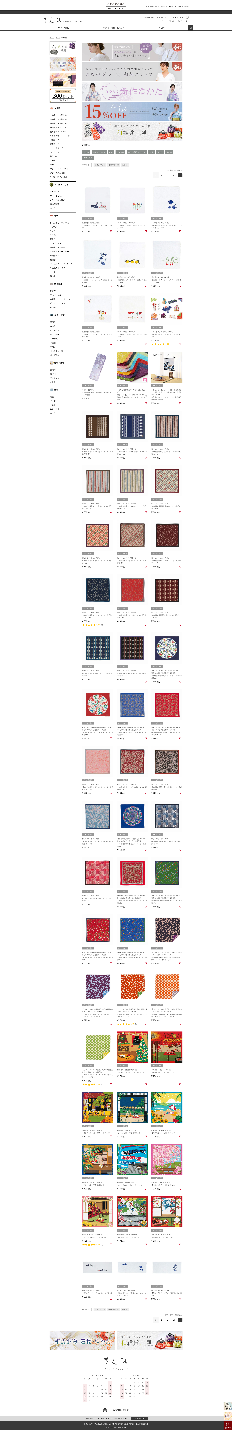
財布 (52, 165)
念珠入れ (54, 382)
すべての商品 (63, 28)
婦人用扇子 (54, 330)
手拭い (53, 347)
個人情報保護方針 (142, 1424)
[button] (180, 175)
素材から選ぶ (55, 192)
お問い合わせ (140, 1418)
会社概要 (112, 1424)
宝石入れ (54, 160)
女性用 (53, 370)
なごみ (53, 235)
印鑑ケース (54, 140)
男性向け (54, 276)
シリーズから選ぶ (57, 200)
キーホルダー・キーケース (61, 264)
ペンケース (54, 152)
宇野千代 (54, 339)
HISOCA (53, 227)
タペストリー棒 (56, 351)
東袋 (52, 397)
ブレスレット (55, 378)
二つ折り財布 (55, 243)
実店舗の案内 (148, 17)
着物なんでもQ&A (121, 1418)
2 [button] (161, 175)
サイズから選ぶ (56, 196)
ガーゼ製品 (54, 355)
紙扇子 (53, 322)
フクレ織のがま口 (57, 173)
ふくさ (53, 208)
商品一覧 (89, 1418)
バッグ (53, 401)
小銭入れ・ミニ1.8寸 (59, 128)
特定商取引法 (125, 1424)
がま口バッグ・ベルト (59, 169)
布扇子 (53, 326)
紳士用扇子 (54, 334)
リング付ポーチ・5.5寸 (59, 136)
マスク (53, 405)
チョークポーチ (56, 148)
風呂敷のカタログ (121, 1410)
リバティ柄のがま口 (58, 177)
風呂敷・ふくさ (61, 184)
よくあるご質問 (177, 17)
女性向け (54, 272)
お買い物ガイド (162, 17)
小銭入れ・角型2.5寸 (59, 123)
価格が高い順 (113, 165)
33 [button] (174, 175)
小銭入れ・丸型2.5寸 (59, 119)
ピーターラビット (57, 303)
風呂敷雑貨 (54, 204)
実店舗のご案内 (103, 1418)
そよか (53, 231)
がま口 (57, 108)
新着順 (124, 165)
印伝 (56, 216)
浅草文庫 (58, 284)
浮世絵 (53, 343)
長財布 (53, 239)
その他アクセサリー (58, 268)
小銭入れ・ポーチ (57, 247)
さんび (58, 38)
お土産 (53, 413)
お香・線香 (54, 409)
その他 (53, 307)
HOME (52, 38)
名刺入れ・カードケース (60, 251)
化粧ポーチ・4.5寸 (58, 132)
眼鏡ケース (54, 144)
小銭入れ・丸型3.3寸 (59, 115)
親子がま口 (54, 156)
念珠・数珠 (59, 363)
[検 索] (187, 21)
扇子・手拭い (60, 315)
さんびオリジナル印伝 (59, 223)
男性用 (53, 374)
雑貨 (56, 390)
